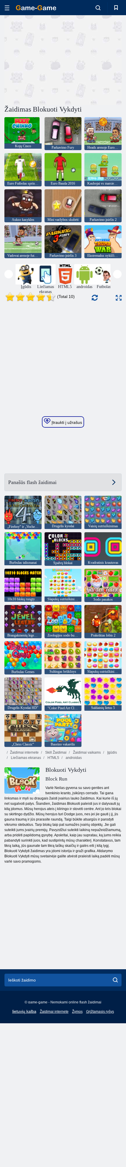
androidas (73, 758)
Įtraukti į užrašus (66, 422)
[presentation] (8, 274)
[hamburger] (7, 8)
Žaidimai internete (24, 752)
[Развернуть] (119, 298)
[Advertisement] (54, 59)
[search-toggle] (98, 7)
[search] (115, 980)
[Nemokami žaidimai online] (36, 7)
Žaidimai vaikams (86, 752)
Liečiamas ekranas (25, 758)
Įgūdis (111, 752)
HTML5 (53, 758)
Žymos (77, 1012)
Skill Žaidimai (55, 752)
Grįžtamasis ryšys (100, 1012)
